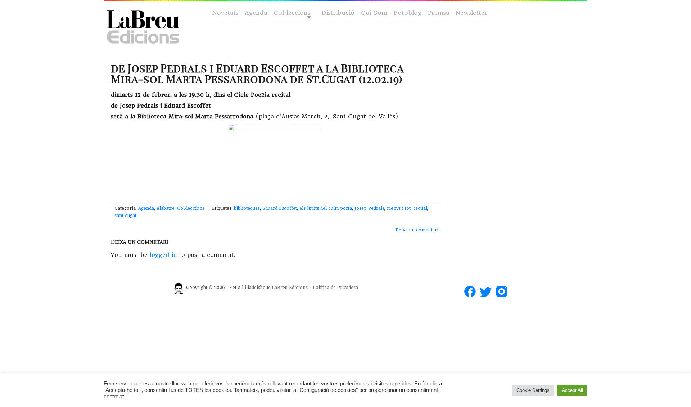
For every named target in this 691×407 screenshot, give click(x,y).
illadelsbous (257, 287)
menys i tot (399, 208)
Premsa (438, 12)
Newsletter (471, 12)
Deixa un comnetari (417, 229)
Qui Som (374, 12)
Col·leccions (291, 13)
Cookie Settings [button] (533, 390)
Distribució (338, 12)
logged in (163, 255)
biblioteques (247, 208)
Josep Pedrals (369, 208)
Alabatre (166, 208)
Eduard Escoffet (279, 208)
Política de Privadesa (335, 287)
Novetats (225, 12)
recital (420, 208)
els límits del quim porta (325, 208)
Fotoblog (407, 12)
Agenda (256, 12)
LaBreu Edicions (290, 287)
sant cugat (125, 215)
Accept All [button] (572, 390)
